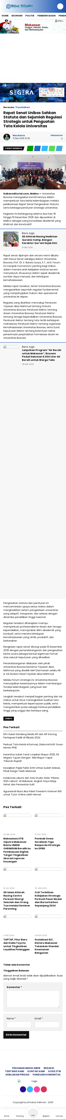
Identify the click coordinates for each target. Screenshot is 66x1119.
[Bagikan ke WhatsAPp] (52, 148)
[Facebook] (22, 1089)
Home (5, 15)
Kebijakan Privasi (17, 1074)
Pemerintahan (46, 15)
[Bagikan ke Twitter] (45, 148)
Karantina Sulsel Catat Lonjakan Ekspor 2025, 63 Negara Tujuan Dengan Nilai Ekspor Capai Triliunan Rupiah (31, 758)
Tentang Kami (14, 1071)
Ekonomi (17, 15)
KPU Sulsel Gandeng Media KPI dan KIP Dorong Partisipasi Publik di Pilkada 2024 (30, 736)
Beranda (8, 107)
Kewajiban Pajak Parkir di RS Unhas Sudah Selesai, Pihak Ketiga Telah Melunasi (31, 769)
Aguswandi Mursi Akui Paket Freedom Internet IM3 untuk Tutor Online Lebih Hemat (32, 793)
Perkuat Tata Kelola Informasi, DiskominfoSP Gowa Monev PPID (33, 746)
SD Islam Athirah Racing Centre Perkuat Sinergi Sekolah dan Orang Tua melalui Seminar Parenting (16, 900)
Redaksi (49, 1068)
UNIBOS (8, 718)
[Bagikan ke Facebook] (37, 148)
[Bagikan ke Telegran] (59, 148)
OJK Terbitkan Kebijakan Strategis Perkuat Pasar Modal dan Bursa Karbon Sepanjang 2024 (48, 899)
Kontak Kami (36, 1071)
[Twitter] (29, 1089)
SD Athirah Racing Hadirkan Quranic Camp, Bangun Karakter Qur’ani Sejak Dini (39, 240)
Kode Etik (54, 1071)
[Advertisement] (33, 56)
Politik (29, 15)
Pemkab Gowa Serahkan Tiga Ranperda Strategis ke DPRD (47, 843)
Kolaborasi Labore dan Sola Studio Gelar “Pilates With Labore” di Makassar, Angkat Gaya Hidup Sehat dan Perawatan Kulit (31, 781)
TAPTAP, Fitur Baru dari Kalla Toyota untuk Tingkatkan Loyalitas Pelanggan (16, 944)
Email (39, 1018)
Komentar (14, 987)
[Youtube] (43, 1089)
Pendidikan (23, 107)
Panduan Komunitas (46, 1074)
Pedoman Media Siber (26, 1068)
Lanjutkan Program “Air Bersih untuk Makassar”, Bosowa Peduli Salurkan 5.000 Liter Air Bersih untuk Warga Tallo (41, 355)
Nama (11, 1018)
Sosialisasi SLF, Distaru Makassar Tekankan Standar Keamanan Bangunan (47, 946)
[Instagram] (36, 1089)
